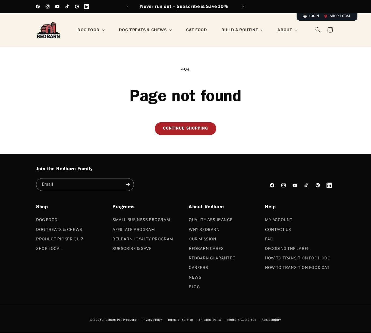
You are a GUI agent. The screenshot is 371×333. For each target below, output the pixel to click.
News (195, 277)
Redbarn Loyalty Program (142, 239)
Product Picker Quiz (59, 239)
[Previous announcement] (128, 6)
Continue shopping (185, 129)
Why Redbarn (204, 229)
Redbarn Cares (206, 248)
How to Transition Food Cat (297, 267)
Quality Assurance (210, 219)
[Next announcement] (243, 6)
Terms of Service (180, 320)
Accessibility (271, 320)
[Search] (318, 30)
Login (314, 16)
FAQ (269, 239)
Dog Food (47, 219)
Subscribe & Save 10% (202, 6)
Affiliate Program (133, 229)
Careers (198, 267)
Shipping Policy (210, 320)
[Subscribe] (128, 184)
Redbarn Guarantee (212, 258)
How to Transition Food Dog (298, 258)
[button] (330, 30)
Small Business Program (141, 219)
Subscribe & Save (132, 248)
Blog (194, 286)
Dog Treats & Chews (59, 229)
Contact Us (278, 229)
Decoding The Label (287, 248)
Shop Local (340, 16)
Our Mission (202, 239)
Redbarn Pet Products (119, 320)
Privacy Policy (152, 320)
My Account (279, 219)
